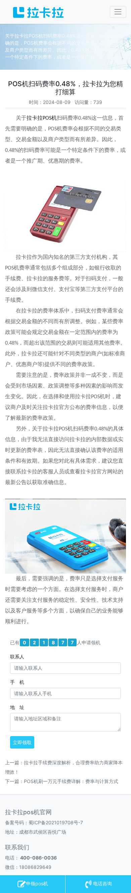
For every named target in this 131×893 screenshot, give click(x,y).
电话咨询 (102, 883)
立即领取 (22, 742)
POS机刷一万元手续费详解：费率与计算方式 (71, 781)
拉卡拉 (35, 118)
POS (47, 118)
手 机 (17, 682)
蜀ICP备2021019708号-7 (56, 822)
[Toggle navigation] (118, 12)
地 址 (17, 707)
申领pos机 (37, 883)
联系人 (17, 656)
